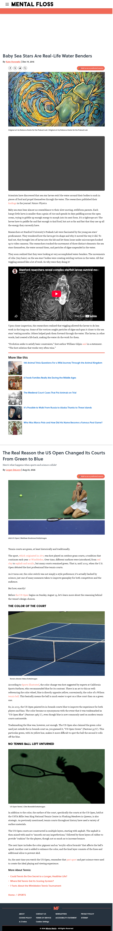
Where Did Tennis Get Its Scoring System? (32, 881)
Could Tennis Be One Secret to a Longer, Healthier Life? (38, 876)
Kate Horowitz (13, 61)
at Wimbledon (36, 559)
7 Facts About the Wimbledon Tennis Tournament (35, 885)
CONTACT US (41, 914)
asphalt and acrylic (24, 563)
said (85, 344)
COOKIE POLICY (25, 917)
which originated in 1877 (31, 555)
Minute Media (51, 928)
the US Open (21, 595)
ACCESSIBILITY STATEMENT (66, 917)
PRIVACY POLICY (87, 914)
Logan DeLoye (13, 469)
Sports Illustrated (30, 684)
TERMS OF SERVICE (43, 917)
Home (11, 894)
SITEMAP (84, 917)
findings (12, 203)
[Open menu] (7, 4)
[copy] (25, 68)
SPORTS (22, 894)
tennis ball (13, 696)
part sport (72, 859)
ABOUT (22, 914)
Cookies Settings (42, 921)
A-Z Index (23, 921)
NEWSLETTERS (61, 914)
